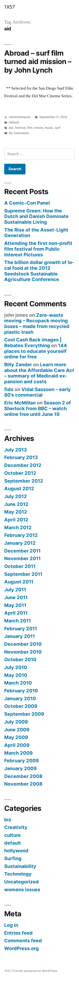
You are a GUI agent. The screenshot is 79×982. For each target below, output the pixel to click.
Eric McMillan (20, 403)
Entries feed (18, 933)
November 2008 (23, 784)
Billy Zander (18, 364)
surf (57, 128)
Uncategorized (21, 882)
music (49, 128)
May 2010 (15, 675)
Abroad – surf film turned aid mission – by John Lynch (37, 61)
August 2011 (18, 582)
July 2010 (15, 667)
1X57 (9, 7)
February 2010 (21, 691)
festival (20, 128)
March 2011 (17, 621)
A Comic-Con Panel (27, 203)
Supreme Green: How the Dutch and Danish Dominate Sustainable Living (36, 216)
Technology (18, 874)
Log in (11, 925)
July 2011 (15, 589)
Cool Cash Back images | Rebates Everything (33, 342)
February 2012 (21, 535)
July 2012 (15, 496)
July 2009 (16, 722)
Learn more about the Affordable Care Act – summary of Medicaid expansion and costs (39, 373)
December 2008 (23, 776)
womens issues (22, 889)
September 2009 (24, 714)
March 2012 (18, 527)
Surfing (12, 858)
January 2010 (20, 698)
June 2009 (16, 729)
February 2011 (20, 628)
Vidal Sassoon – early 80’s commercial (37, 392)
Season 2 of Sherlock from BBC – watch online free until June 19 (37, 408)
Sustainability (20, 866)
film (30, 128)
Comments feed (23, 940)
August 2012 (19, 488)
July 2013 (15, 450)
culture (12, 835)
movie (38, 128)
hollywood (16, 850)
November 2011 (22, 558)
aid (11, 128)
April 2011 (16, 613)
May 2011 (15, 605)
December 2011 (22, 551)
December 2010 (23, 644)
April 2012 (16, 520)
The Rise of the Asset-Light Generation (36, 232)
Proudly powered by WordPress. (35, 971)
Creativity (15, 827)
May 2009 (16, 737)
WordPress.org (21, 948)
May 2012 (15, 512)
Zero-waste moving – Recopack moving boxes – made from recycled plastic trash (36, 323)
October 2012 (20, 473)
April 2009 (16, 745)
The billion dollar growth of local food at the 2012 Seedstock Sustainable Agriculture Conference (39, 270)
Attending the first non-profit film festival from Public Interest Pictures (38, 248)
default (14, 122)
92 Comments (19, 133)
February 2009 (21, 760)
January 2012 (20, 543)
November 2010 (23, 652)
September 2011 (23, 574)
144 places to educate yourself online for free (35, 351)
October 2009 (20, 706)
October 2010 (20, 659)
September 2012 (23, 481)
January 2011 (19, 636)
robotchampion (19, 117)
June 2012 (16, 504)
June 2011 (16, 597)
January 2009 (20, 768)
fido (8, 389)
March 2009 (18, 753)
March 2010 (18, 683)
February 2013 (21, 457)
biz (7, 819)
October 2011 (19, 566)
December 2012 (22, 465)
